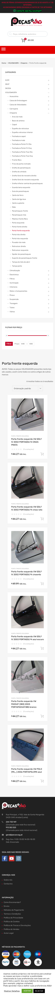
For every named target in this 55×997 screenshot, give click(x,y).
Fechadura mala (18, 140)
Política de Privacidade (13, 918)
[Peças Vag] (27, 25)
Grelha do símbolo (19, 172)
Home (4, 63)
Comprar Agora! (42, 454)
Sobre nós (8, 880)
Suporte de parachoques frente (24, 258)
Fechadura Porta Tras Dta (22, 152)
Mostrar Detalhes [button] (12, 991)
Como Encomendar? (12, 902)
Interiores (13, 287)
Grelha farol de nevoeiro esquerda (25, 180)
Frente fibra (16, 160)
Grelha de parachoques (21, 168)
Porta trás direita (18, 235)
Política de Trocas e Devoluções (17, 925)
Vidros (12, 312)
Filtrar (9, 344)
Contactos (8, 884)
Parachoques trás (19, 215)
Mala (14, 207)
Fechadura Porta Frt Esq (22, 148)
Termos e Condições (12, 914)
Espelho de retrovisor (20, 129)
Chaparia (24, 63)
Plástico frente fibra (20, 219)
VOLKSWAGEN (13, 63)
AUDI (7, 80)
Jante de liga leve (19, 199)
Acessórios (14, 96)
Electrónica (14, 275)
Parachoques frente (20, 211)
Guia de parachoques (20, 191)
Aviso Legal (8, 933)
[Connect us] (4, 858)
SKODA (8, 88)
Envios (6, 906)
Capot (14, 125)
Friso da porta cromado (21, 164)
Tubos (12, 307)
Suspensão (14, 299)
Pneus (12, 295)
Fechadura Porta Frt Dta (21, 144)
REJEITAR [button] (39, 991)
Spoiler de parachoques (21, 254)
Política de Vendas (11, 929)
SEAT (7, 84)
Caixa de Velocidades (18, 105)
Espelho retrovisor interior (22, 132)
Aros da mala (17, 117)
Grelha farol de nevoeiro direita (24, 176)
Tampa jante (17, 266)
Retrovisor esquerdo (20, 250)
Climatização (15, 270)
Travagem (14, 303)
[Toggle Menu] (3, 50)
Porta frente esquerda (20, 436)
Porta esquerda (18, 223)
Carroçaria (14, 109)
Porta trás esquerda (20, 238)
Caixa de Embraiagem (18, 101)
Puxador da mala (18, 242)
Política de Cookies (12, 921)
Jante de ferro (17, 195)
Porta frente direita (19, 227)
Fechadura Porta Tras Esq (22, 156)
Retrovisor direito (19, 246)
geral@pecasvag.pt (14, 835)
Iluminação (14, 283)
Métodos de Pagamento (14, 910)
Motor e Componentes (18, 291)
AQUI (49, 986)
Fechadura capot (19, 136)
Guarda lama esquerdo (21, 187)
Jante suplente (18, 203)
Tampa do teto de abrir (21, 262)
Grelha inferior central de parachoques (27, 183)
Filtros (12, 279)
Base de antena (18, 121)
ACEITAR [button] (27, 991)
